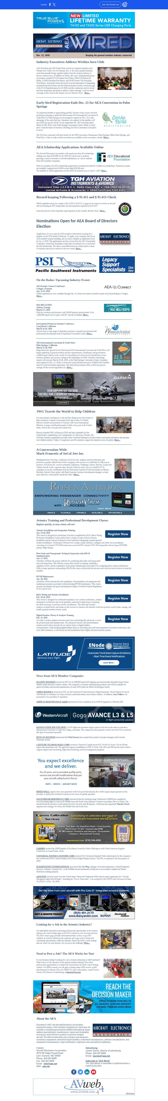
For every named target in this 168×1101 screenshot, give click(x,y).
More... (87, 93)
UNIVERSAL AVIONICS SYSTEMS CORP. (55, 856)
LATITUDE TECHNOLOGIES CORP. (53, 745)
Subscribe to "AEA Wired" (98, 1061)
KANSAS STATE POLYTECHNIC (51, 727)
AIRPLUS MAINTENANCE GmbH (51, 702)
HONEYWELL (43, 792)
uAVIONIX (41, 876)
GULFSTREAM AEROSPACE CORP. (52, 799)
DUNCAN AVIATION (45, 737)
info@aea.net (50, 1063)
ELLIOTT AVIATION (45, 682)
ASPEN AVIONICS (44, 692)
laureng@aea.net (74, 972)
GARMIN (40, 848)
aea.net (46, 1066)
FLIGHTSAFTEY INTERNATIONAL (52, 867)
